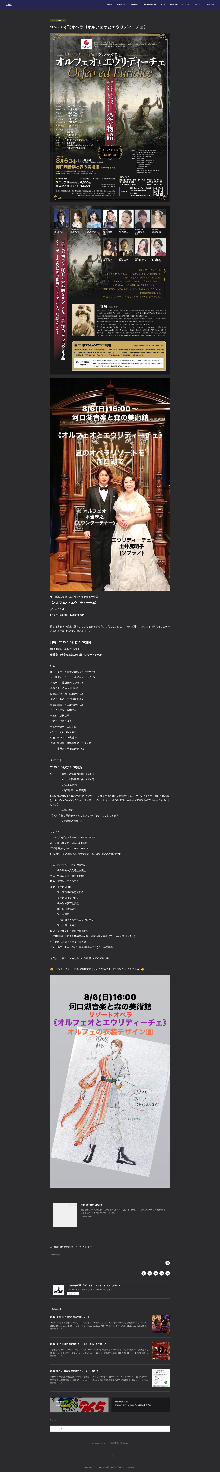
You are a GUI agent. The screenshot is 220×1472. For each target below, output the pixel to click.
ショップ (198, 4)
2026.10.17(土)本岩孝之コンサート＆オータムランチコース (78, 1343)
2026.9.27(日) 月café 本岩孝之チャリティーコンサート (76, 1370)
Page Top (110, 1455)
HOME (109, 4)
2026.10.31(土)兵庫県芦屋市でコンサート (70, 1316)
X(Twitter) (174, 4)
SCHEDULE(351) (56, 1255)
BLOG (163, 4)
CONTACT (186, 4)
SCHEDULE (121, 4)
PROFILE (134, 4)
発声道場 (210, 4)
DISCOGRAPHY (149, 4)
